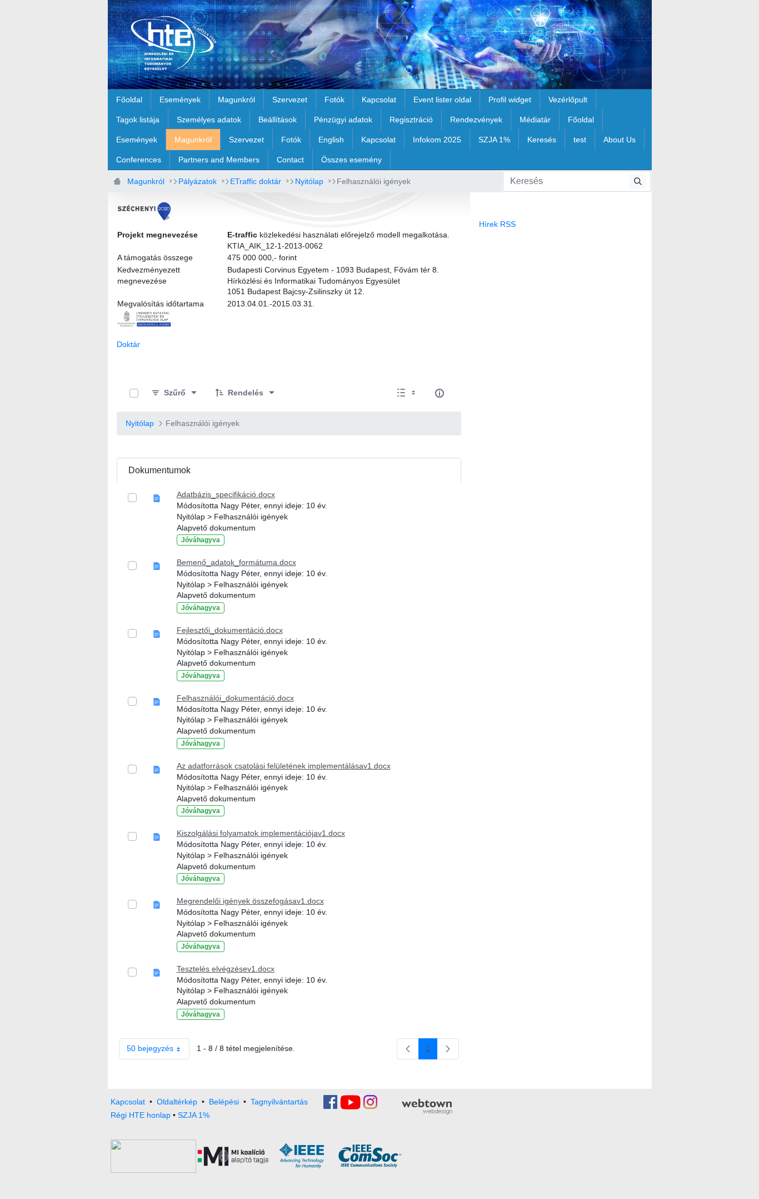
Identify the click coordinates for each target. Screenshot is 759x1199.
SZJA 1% (193, 1115)
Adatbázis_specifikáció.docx (226, 494)
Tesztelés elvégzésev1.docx (225, 968)
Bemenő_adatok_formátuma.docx (236, 562)
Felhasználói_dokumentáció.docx (235, 697)
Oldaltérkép (177, 1101)
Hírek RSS (497, 224)
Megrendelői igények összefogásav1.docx (250, 900)
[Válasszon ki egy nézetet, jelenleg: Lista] (407, 393)
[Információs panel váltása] (439, 393)
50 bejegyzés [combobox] (150, 1048)
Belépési (224, 1101)
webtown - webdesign (427, 1106)
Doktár (128, 344)
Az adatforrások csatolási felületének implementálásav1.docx (284, 765)
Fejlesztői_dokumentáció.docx (230, 630)
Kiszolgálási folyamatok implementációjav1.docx (261, 833)
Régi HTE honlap (141, 1115)
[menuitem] (129, 99)
